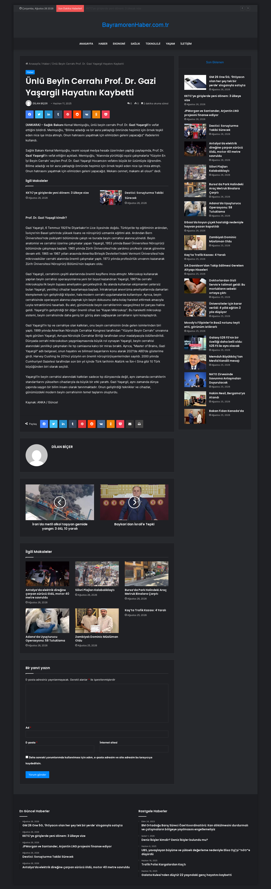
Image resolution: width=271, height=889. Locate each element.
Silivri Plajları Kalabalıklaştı (94, 590)
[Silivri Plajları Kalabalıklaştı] (97, 573)
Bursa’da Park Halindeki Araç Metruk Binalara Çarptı (146, 592)
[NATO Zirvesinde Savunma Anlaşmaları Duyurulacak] (195, 379)
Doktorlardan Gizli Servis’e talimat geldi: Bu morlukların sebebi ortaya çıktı (227, 286)
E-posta (31, 742)
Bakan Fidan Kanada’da (226, 411)
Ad (28, 727)
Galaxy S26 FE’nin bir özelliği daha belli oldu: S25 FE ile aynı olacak (225, 342)
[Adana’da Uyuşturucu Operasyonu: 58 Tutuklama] (47, 620)
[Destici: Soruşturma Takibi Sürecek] (111, 197)
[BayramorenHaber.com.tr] (135, 25)
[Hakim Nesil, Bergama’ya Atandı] (195, 398)
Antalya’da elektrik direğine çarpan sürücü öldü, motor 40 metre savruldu (47, 593)
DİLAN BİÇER (40, 103)
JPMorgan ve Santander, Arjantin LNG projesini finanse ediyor (124, 8)
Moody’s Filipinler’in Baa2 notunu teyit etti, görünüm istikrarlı (212, 325)
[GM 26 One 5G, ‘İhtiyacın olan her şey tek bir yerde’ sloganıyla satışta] (195, 82)
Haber (103, 43)
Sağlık (135, 43)
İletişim (186, 43)
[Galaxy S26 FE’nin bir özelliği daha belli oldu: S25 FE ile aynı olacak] (195, 343)
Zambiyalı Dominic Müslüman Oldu (96, 639)
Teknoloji (153, 43)
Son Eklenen (215, 62)
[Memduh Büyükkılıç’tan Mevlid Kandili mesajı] (195, 362)
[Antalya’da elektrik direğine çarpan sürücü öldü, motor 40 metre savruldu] (47, 573)
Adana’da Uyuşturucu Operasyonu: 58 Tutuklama (45, 639)
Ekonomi (119, 43)
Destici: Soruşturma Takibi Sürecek (223, 128)
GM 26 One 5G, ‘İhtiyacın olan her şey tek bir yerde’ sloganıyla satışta (227, 81)
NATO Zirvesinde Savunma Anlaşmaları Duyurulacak (225, 378)
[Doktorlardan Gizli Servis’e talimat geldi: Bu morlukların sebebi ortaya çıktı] (195, 285)
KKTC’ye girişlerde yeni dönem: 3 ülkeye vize (57, 193)
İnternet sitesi (108, 742)
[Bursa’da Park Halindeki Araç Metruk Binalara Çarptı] (146, 573)
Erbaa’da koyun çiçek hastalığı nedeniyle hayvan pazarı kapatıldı (213, 224)
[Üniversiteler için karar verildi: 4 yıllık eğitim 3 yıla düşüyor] (195, 309)
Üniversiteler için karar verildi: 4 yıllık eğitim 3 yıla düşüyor (225, 308)
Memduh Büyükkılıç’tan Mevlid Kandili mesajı (226, 359)
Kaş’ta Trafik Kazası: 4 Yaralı (145, 610)
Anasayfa (86, 43)
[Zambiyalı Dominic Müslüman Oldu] (97, 620)
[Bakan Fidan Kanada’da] (195, 416)
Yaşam (170, 43)
